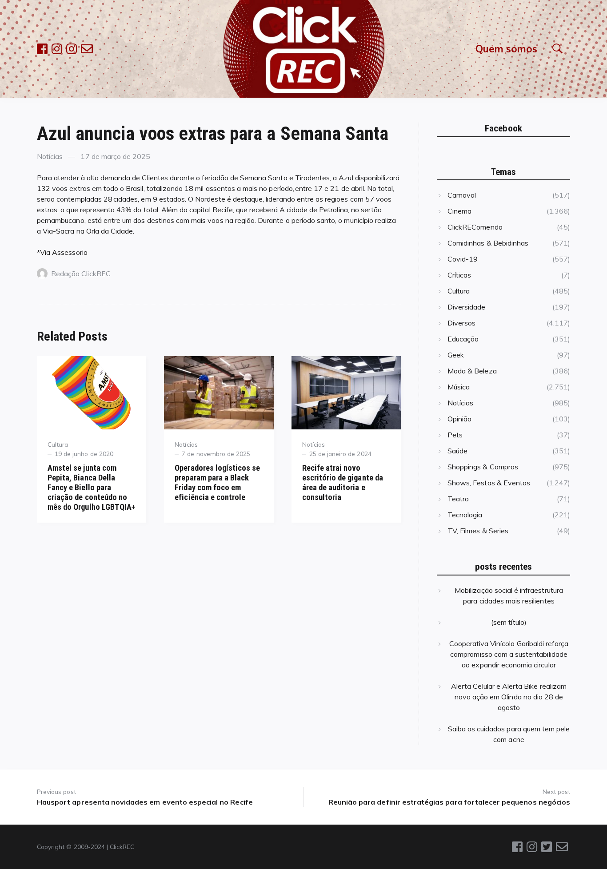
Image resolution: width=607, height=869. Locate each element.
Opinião (459, 418)
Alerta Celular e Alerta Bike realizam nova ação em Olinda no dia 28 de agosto (509, 697)
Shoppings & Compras (482, 466)
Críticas (459, 274)
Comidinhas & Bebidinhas (487, 242)
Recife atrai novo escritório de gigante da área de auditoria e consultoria (342, 482)
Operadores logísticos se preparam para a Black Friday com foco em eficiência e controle (217, 482)
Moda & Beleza (472, 370)
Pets (455, 434)
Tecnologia (464, 514)
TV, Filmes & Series (477, 530)
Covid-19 (462, 258)
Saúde (457, 450)
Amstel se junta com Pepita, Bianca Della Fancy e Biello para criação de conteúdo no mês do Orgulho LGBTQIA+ (92, 487)
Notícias (50, 156)
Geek (455, 354)
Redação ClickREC (81, 273)
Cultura (58, 444)
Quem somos (506, 48)
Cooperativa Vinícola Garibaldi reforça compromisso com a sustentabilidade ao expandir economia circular (509, 654)
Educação (463, 338)
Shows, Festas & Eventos (488, 482)
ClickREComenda (475, 226)
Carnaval (461, 194)
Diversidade (466, 306)
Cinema (459, 210)
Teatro (458, 498)
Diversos (461, 322)
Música (458, 386)
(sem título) (509, 622)
